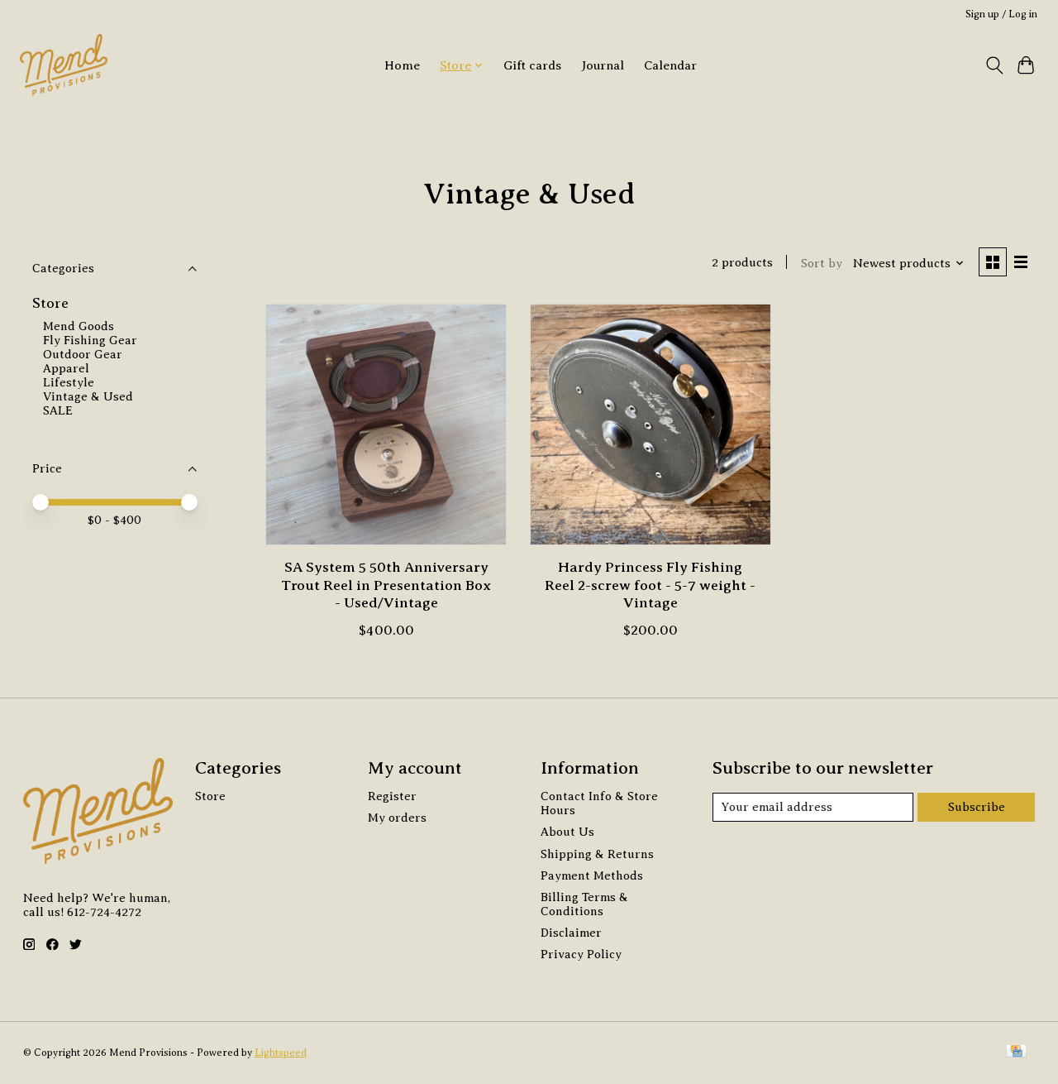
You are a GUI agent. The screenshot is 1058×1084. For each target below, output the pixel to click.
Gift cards (532, 65)
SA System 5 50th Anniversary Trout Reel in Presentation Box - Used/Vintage (386, 584)
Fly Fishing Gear (90, 340)
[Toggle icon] (994, 65)
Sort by (821, 263)
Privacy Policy (581, 954)
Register (392, 796)
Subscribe (976, 806)
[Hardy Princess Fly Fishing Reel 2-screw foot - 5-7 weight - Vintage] (650, 424)
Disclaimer (571, 932)
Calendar (670, 65)
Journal (602, 65)
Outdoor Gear (82, 354)
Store (50, 303)
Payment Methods (592, 875)
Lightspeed (281, 1052)
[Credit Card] (1016, 1052)
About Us (567, 831)
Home (402, 65)
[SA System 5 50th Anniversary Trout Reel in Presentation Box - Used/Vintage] (386, 424)
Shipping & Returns (597, 854)
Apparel (66, 368)
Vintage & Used (88, 396)
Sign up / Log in (1001, 14)
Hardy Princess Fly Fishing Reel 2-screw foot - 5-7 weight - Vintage (650, 584)
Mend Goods (78, 326)
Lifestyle (68, 382)
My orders (397, 817)
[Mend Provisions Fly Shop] (63, 65)
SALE (58, 410)
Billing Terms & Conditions (584, 904)
